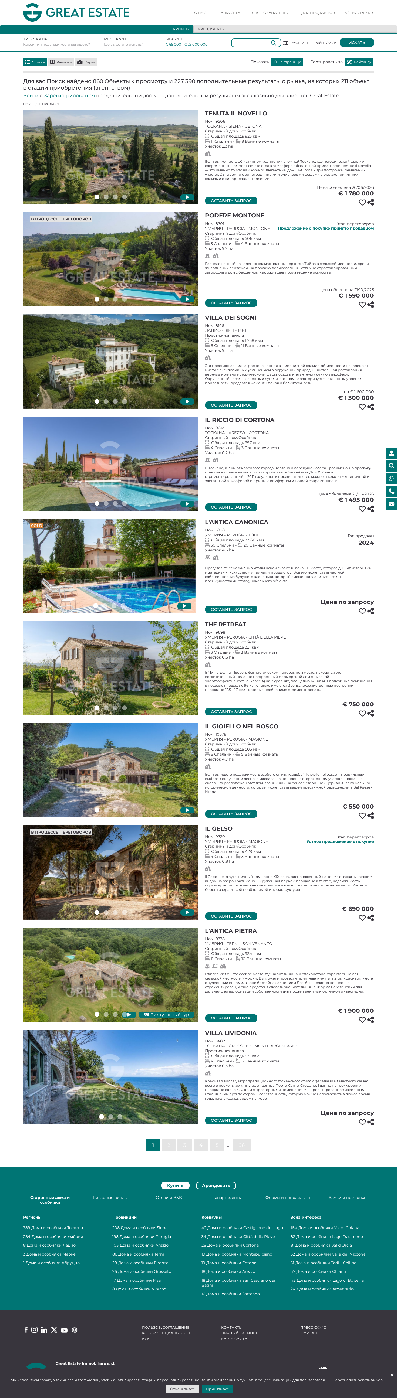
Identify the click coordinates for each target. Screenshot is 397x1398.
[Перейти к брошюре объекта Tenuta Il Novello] (110, 157)
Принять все (217, 1389)
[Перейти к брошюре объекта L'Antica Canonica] (109, 566)
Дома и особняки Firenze (143, 1262)
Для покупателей (271, 13)
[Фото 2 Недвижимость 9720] (106, 912)
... (228, 1144)
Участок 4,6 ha (289, 540)
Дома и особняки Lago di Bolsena (330, 1280)
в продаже (49, 104)
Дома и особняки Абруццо (53, 1262)
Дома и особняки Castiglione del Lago (245, 1227)
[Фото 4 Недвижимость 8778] (124, 1014)
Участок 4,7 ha (289, 747)
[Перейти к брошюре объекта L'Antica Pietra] (110, 975)
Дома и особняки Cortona (233, 1245)
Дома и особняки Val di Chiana (328, 1227)
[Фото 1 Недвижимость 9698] (97, 708)
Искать (357, 42)
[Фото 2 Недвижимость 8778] (106, 1014)
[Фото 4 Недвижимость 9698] (124, 708)
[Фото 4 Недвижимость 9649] (124, 503)
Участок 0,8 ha (289, 849)
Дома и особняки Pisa (139, 1280)
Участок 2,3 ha (289, 134)
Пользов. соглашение (166, 1327)
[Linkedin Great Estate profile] (44, 1329)
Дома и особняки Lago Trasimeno (329, 1236)
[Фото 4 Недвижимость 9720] (124, 912)
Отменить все (182, 1389)
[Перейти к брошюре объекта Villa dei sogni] (110, 361)
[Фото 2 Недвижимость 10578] (106, 810)
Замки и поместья (347, 1197)
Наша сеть (229, 13)
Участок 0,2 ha (289, 440)
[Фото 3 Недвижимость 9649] (115, 503)
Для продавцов (318, 13)
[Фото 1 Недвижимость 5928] (95, 606)
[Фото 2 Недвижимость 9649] (106, 503)
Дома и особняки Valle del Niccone (331, 1254)
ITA (344, 13)
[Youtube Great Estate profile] (64, 1330)
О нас (200, 13)
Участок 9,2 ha (289, 236)
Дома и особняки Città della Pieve (241, 1236)
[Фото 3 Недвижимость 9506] (115, 197)
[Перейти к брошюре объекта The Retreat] (110, 668)
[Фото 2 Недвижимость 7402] (110, 1116)
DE (362, 13)
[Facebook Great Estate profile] (26, 1329)
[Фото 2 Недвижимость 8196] (106, 401)
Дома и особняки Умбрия (57, 1236)
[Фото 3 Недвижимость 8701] (115, 299)
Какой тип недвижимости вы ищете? (56, 44)
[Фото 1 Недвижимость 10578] (97, 810)
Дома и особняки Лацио (51, 1245)
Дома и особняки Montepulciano (239, 1254)
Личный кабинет (239, 1333)
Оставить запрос (231, 200)
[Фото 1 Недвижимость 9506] (97, 197)
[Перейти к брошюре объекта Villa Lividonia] (110, 1077)
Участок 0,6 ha (289, 645)
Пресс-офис (313, 1327)
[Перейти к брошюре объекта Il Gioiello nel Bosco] (110, 770)
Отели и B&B (169, 1197)
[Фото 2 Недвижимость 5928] (104, 606)
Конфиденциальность (166, 1333)
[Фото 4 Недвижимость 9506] (124, 197)
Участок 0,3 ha (289, 1053)
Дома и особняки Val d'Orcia (323, 1245)
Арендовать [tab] (211, 29)
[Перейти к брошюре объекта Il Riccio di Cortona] (110, 464)
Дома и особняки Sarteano (233, 1293)
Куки (147, 1338)
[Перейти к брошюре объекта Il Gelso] (110, 872)
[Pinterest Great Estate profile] (74, 1330)
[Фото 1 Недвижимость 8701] (97, 299)
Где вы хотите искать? (123, 44)
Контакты (232, 1327)
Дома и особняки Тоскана (57, 1227)
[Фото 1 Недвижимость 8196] (97, 401)
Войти (30, 95)
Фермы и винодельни (287, 1197)
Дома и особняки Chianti (321, 1271)
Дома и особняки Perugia (145, 1236)
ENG (353, 13)
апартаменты (228, 1197)
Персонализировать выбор (357, 1380)
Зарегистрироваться (69, 95)
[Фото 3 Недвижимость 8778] (115, 1014)
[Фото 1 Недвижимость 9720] (97, 912)
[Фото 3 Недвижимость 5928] (114, 606)
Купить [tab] (181, 29)
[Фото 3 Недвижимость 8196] (115, 401)
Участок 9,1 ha (289, 338)
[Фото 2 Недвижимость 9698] (106, 708)
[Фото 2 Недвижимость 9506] (106, 197)
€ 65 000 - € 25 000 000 (183, 44)
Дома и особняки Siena (144, 1227)
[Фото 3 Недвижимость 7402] (119, 1116)
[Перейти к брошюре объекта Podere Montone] (110, 259)
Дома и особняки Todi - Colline (325, 1262)
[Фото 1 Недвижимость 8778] (97, 1014)
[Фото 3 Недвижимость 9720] (115, 912)
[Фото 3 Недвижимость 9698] (115, 708)
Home (28, 104)
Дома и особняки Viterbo (141, 1289)
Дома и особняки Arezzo (144, 1245)
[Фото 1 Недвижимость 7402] (101, 1116)
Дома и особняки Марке (51, 1254)
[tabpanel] (198, 1246)
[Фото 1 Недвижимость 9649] (97, 503)
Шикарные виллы (109, 1197)
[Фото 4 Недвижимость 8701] (124, 299)
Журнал (308, 1333)
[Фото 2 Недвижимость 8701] (106, 299)
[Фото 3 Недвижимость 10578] (115, 810)
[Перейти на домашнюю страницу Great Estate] (87, 12)
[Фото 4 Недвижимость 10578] (124, 810)
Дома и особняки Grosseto (144, 1271)
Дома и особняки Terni (141, 1254)
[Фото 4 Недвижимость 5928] (123, 606)
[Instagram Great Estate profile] (34, 1329)
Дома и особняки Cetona (231, 1262)
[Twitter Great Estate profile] (54, 1330)
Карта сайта (234, 1338)
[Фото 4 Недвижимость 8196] (124, 401)
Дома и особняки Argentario (325, 1289)
